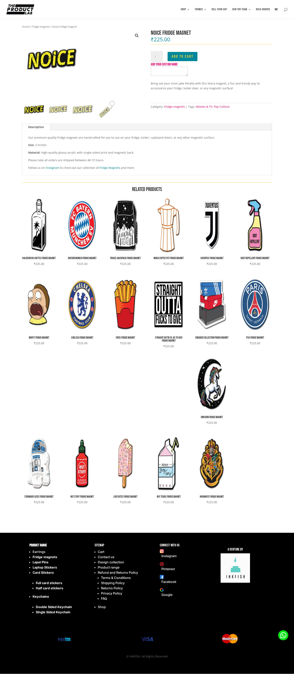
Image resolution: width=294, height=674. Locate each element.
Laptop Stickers (45, 567)
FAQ (104, 598)
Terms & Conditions (116, 578)
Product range (108, 567)
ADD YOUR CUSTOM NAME (164, 64)
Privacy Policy (111, 593)
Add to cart (182, 56)
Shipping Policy (113, 583)
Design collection (111, 562)
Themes (199, 9)
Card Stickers (43, 573)
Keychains (41, 596)
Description (36, 127)
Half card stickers (49, 588)
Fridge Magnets (109, 168)
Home (25, 26)
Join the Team (239, 9)
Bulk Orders (263, 9)
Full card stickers (49, 583)
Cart (101, 552)
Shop (183, 9)
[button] (136, 35)
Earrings (39, 552)
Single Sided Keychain (53, 612)
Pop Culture (222, 106)
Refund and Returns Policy (118, 573)
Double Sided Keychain (54, 607)
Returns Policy (112, 588)
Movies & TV (204, 106)
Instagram (52, 168)
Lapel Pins (40, 562)
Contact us (106, 557)
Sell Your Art (219, 9)
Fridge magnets (41, 26)
